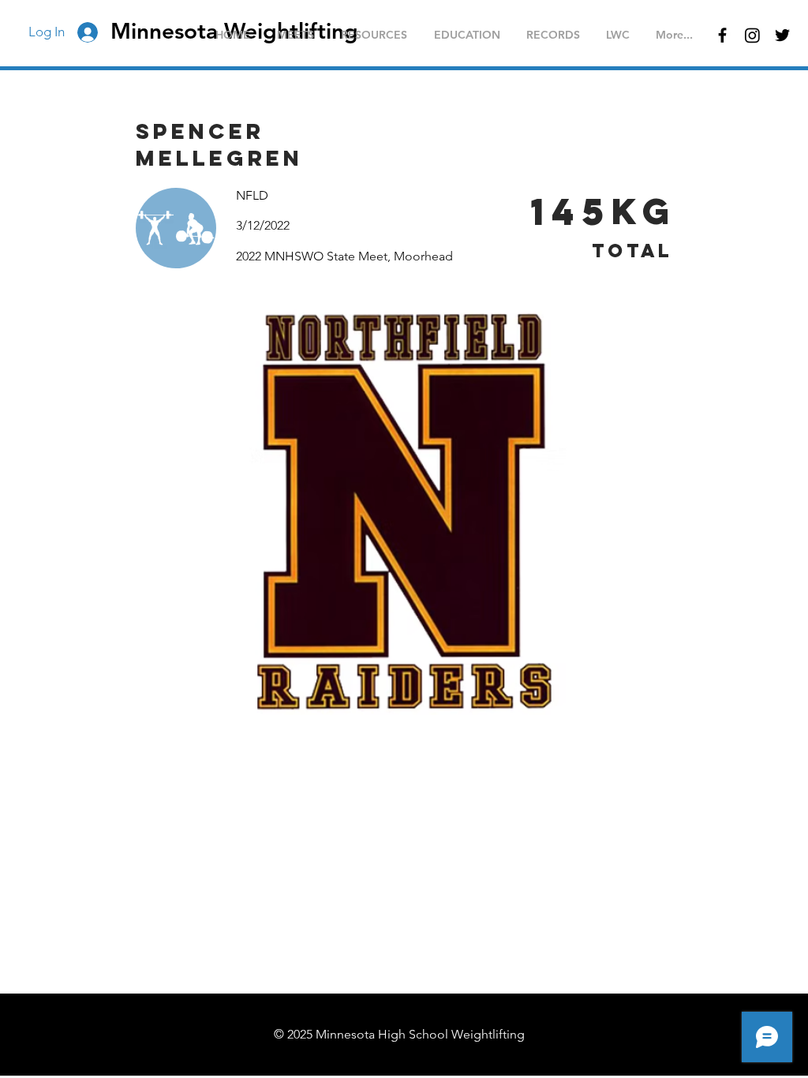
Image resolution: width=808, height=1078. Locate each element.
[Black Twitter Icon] (782, 35)
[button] (295, 35)
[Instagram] (752, 35)
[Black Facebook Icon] (722, 35)
